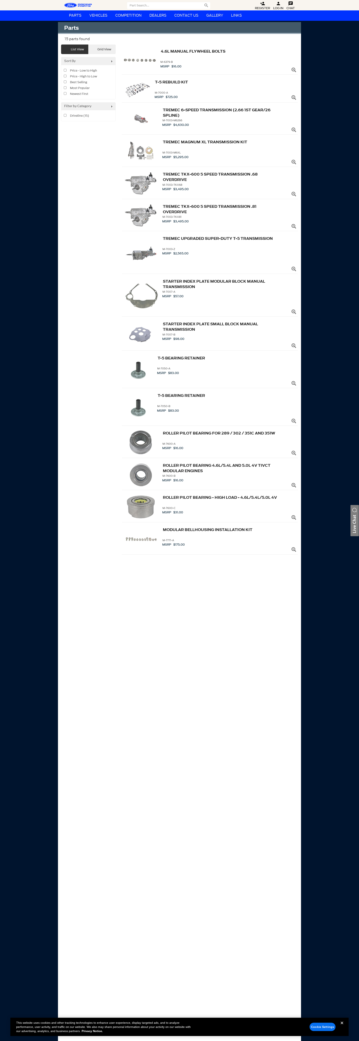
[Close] (342, 1026)
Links (236, 15)
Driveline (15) (79, 116)
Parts (75, 15)
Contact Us (186, 15)
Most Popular (80, 88)
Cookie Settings (322, 1027)
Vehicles (98, 15)
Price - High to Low (83, 76)
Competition (128, 15)
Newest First (79, 94)
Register (262, 5)
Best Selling (78, 82)
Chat (290, 5)
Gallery (214, 15)
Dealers (157, 15)
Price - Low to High (83, 71)
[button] (354, 520)
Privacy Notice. (92, 1031)
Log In (278, 5)
